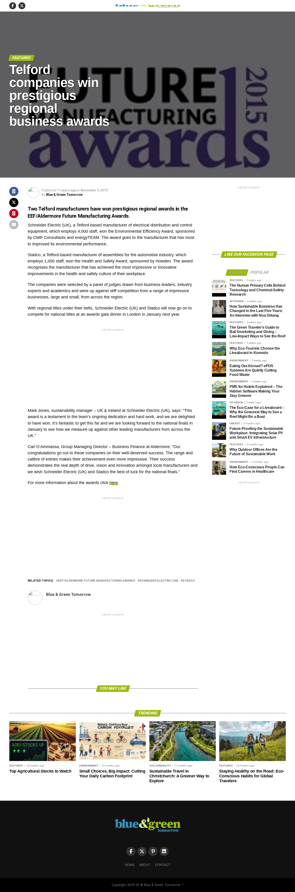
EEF (32, 216)
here (113, 482)
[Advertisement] (113, 364)
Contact (162, 865)
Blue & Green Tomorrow (64, 194)
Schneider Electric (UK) (158, 580)
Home (130, 865)
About (144, 865)
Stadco (189, 580)
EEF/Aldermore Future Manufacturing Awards (96, 580)
